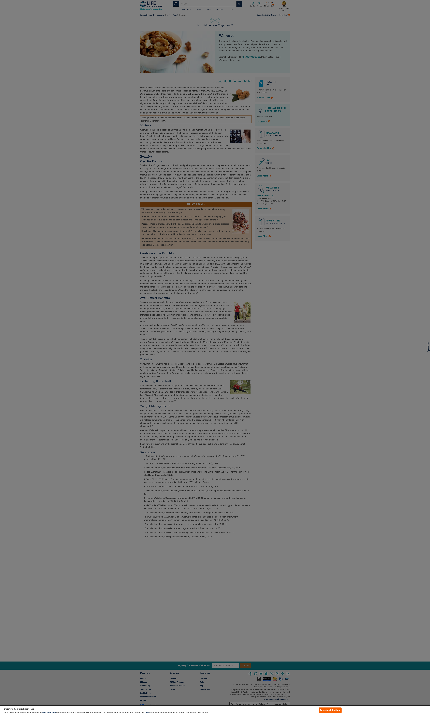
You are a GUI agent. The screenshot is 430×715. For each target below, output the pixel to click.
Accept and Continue (330, 710)
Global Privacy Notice (49, 712)
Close (147, 712)
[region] (215, 710)
